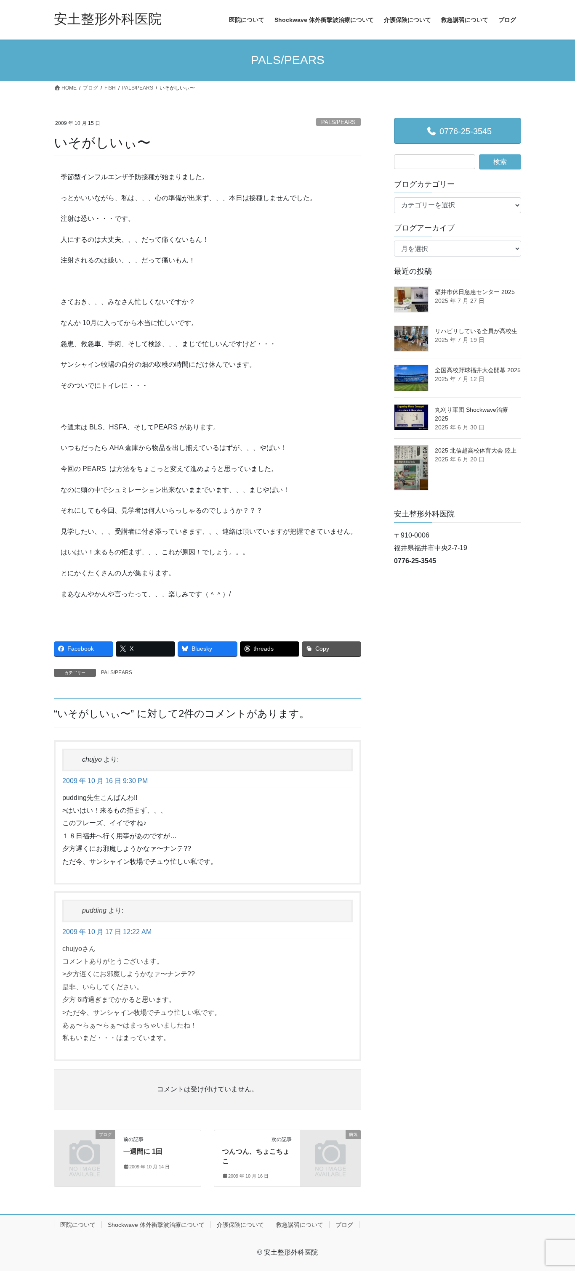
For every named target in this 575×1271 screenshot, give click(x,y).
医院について (78, 1224)
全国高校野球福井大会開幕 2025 (478, 370)
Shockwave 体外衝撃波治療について (156, 1224)
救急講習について (299, 1224)
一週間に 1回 (142, 1151)
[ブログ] (84, 1148)
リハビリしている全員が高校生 (476, 331)
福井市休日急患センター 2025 (475, 292)
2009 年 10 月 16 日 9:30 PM (105, 780)
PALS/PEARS (338, 122)
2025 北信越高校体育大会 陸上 (475, 450)
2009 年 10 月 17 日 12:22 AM (107, 931)
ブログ (344, 1224)
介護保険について (240, 1224)
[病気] (330, 1148)
